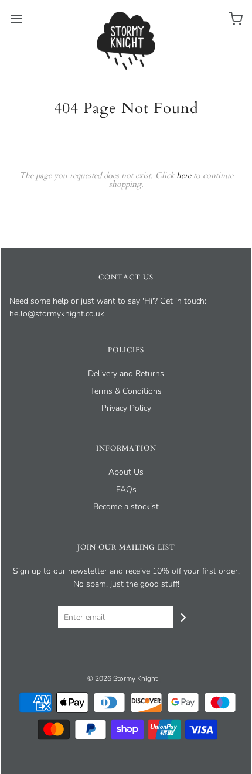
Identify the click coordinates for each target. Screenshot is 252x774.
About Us (126, 472)
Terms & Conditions (126, 391)
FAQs (126, 489)
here (183, 175)
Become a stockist (126, 506)
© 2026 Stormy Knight (122, 678)
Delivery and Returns (126, 373)
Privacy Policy (126, 408)
